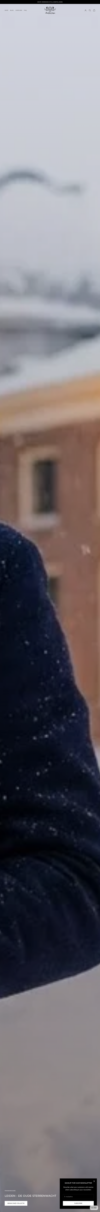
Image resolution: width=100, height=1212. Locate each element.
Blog (12, 10)
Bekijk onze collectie (16, 1203)
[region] (50, 608)
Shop (6, 10)
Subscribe (78, 1203)
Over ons (19, 10)
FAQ (25, 10)
